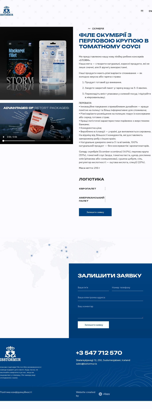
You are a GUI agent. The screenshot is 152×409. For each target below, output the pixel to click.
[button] (142, 11)
